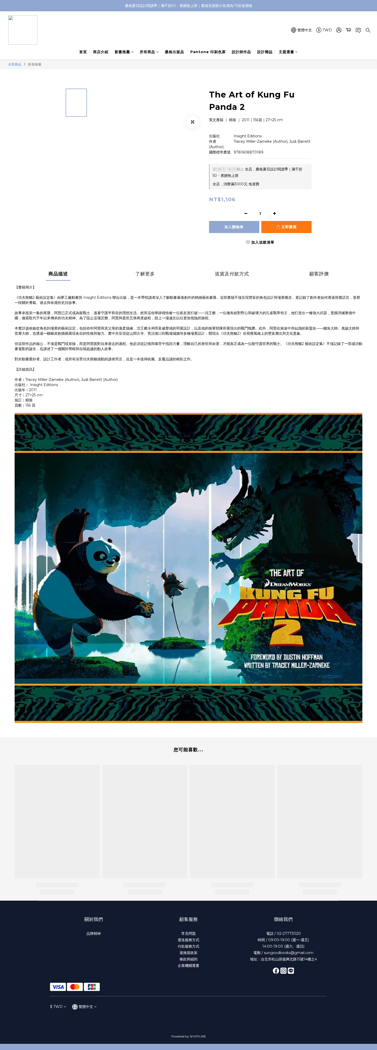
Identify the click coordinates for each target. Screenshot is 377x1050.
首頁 (83, 52)
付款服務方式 (188, 946)
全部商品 (15, 64)
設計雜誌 (265, 52)
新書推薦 (122, 52)
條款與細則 (188, 959)
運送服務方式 (188, 940)
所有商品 (147, 52)
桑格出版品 (174, 52)
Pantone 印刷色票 (208, 52)
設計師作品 (241, 52)
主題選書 (286, 52)
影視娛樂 (35, 64)
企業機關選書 (188, 965)
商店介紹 (100, 52)
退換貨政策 (188, 952)
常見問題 (188, 933)
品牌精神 (93, 933)
